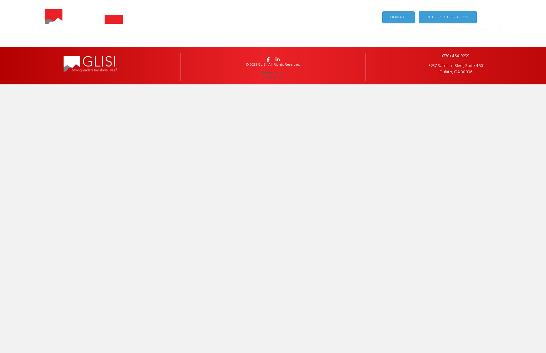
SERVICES (430, 29)
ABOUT (382, 29)
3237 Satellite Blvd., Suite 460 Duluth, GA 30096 (456, 69)
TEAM (404, 29)
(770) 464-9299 (456, 56)
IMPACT (457, 29)
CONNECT (484, 29)
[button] (498, 29)
